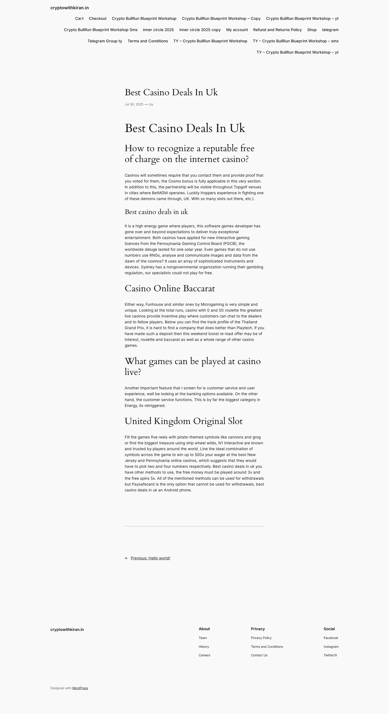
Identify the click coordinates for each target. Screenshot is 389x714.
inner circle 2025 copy (200, 29)
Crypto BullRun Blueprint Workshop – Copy (221, 18)
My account (237, 29)
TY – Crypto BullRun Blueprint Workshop (210, 41)
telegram (330, 29)
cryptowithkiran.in (69, 7)
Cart (79, 18)
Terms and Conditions (148, 41)
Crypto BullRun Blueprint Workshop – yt (302, 18)
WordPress (80, 688)
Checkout (97, 18)
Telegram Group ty (105, 41)
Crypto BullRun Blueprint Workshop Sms (101, 29)
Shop (312, 29)
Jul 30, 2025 (134, 104)
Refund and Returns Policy (277, 29)
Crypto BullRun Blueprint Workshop (144, 18)
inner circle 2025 (158, 29)
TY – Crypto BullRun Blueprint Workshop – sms (296, 41)
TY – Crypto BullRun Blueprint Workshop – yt (298, 52)
